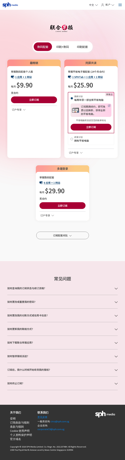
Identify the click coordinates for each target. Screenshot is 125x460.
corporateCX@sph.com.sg (51, 429)
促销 (13, 418)
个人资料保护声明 (21, 435)
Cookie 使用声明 (20, 431)
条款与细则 (17, 426)
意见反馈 (42, 417)
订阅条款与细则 (19, 422)
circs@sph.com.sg (60, 421)
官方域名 (15, 439)
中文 (91, 4)
